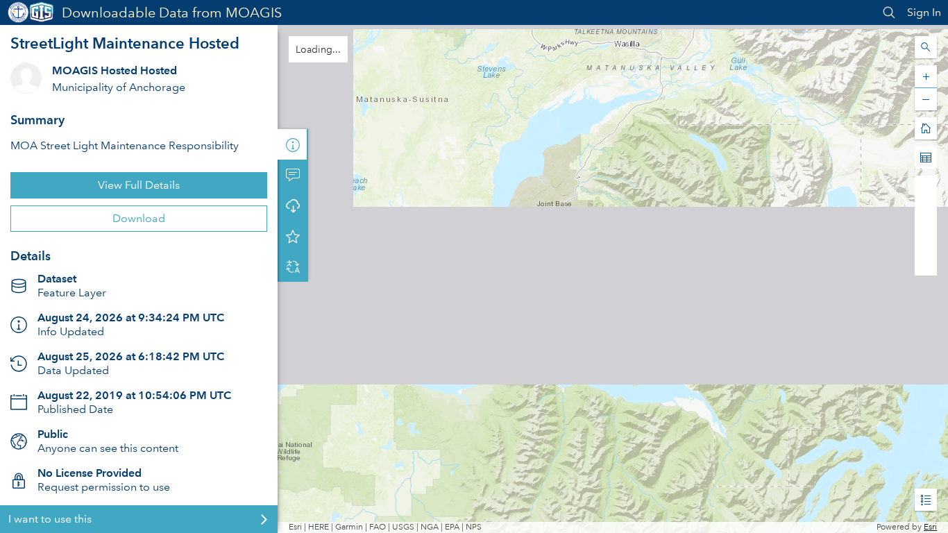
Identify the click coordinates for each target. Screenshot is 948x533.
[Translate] (293, 266)
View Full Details (139, 185)
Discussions (293, 175)
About (293, 144)
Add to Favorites (293, 236)
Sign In (924, 12)
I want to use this (50, 518)
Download (138, 218)
